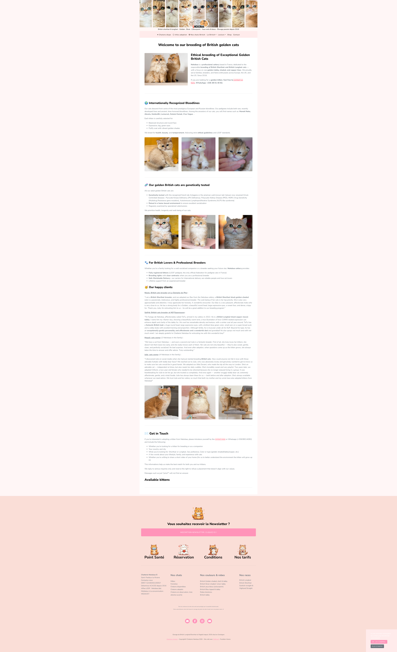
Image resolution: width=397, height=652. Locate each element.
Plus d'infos (377, 646)
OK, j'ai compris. (379, 642)
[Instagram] (202, 621)
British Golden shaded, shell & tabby (213, 581)
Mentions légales (172, 639)
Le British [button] (211, 35)
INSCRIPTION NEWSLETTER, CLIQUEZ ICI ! (198, 532)
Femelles (174, 584)
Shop (229, 35)
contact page (220, 439)
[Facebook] (195, 621)
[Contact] (187, 621)
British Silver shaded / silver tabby (213, 584)
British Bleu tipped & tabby (210, 589)
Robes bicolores (206, 592)
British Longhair (245, 580)
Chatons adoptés (177, 589)
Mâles (173, 581)
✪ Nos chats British (197, 35)
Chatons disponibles (178, 587)
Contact (236, 35)
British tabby (205, 595)
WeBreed (216, 639)
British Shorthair (245, 583)
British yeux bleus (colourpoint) (212, 587)
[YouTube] (210, 621)
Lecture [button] (221, 35)
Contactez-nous (147, 580)
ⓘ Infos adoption (180, 35)
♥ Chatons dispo (164, 35)
